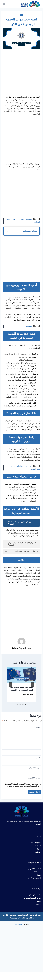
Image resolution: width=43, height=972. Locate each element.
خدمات (38, 852)
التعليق (37, 727)
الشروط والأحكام (34, 878)
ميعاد (21, 14)
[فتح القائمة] (4, 4)
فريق (39, 849)
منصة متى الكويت (34, 895)
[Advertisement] (21, 73)
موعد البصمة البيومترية (32, 898)
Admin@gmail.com (21, 648)
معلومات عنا (36, 842)
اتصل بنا (38, 846)
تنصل (39, 875)
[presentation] (21, 675)
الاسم (37, 757)
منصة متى (28, 326)
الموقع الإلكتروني (34, 778)
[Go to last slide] (32, 684)
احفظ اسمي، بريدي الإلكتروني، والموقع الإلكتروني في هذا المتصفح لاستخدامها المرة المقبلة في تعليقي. (21, 785)
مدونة (38, 904)
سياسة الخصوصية (34, 869)
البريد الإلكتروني (34, 768)
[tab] (25, 704)
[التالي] (10, 684)
